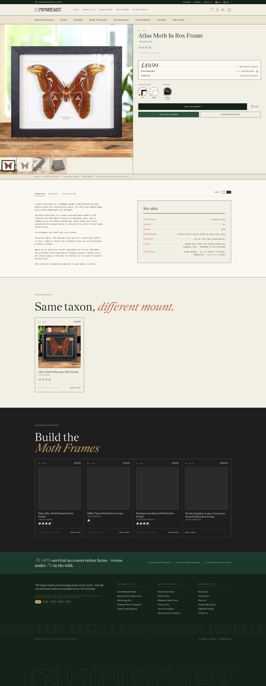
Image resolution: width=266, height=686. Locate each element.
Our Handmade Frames (126, 592)
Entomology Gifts (124, 600)
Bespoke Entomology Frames (129, 596)
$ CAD (53, 602)
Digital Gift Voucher (206, 609)
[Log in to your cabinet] (217, 9)
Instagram (187, 2)
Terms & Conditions (166, 609)
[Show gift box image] (58, 165)
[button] (222, 9)
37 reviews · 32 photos (149, 53)
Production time (69, 194)
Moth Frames (88, 176)
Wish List (202, 600)
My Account (203, 592)
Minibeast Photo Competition (129, 604)
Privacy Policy (163, 604)
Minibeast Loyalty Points (168, 600)
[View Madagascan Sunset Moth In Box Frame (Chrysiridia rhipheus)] (157, 498)
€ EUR (61, 602)
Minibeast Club (225, 639)
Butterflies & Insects (51, 176)
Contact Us (208, 2)
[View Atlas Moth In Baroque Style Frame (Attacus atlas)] (59, 355)
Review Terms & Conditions (169, 613)
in (229, 192)
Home (37, 176)
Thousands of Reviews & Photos (50, 2)
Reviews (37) (53, 194)
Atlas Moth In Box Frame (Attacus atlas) (112, 176)
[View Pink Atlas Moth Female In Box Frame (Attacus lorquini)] (59, 498)
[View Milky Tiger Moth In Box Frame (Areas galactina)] (108, 498)
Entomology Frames (71, 176)
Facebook (197, 2)
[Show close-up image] (41, 165)
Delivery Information (166, 592)
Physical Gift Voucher (207, 604)
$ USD (68, 602)
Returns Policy (164, 596)
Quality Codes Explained (127, 609)
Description (40, 194)
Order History (204, 596)
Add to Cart (75, 388)
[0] (211, 9)
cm (224, 192)
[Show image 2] (25, 165)
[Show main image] (8, 165)
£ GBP (38, 602)
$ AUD (45, 602)
